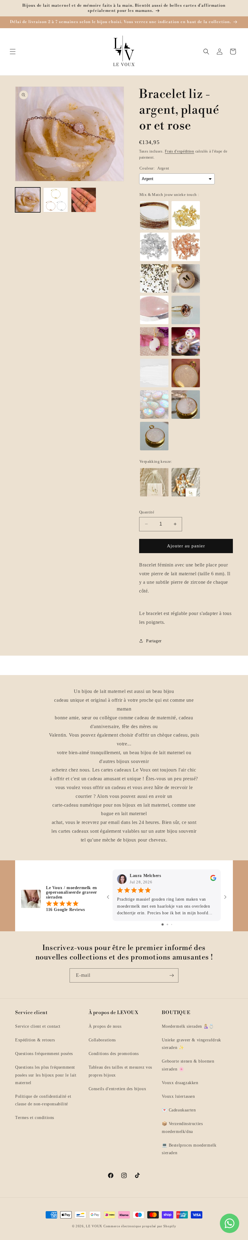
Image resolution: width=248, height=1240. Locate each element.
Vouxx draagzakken (180, 1082)
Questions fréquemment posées (44, 1053)
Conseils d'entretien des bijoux (117, 1089)
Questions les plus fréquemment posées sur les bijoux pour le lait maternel (45, 1075)
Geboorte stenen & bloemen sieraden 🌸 (188, 1065)
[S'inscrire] (171, 975)
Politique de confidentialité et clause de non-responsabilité (43, 1100)
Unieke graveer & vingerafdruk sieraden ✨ (191, 1044)
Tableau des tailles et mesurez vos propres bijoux (120, 1071)
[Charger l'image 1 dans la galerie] (27, 200)
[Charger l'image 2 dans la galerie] (55, 200)
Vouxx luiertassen (178, 1096)
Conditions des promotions (114, 1053)
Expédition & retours (35, 1040)
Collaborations (102, 1040)
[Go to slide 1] (163, 924)
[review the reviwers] (213, 879)
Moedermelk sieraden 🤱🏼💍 (188, 1026)
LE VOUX (94, 1226)
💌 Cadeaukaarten (179, 1110)
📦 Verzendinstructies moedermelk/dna (182, 1127)
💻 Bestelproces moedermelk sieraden (189, 1149)
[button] (12, 51)
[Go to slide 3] (171, 924)
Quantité (146, 512)
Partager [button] (154, 641)
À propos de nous (105, 1026)
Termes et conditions (34, 1117)
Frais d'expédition (179, 151)
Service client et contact (37, 1026)
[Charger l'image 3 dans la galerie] (83, 200)
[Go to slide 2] (167, 924)
